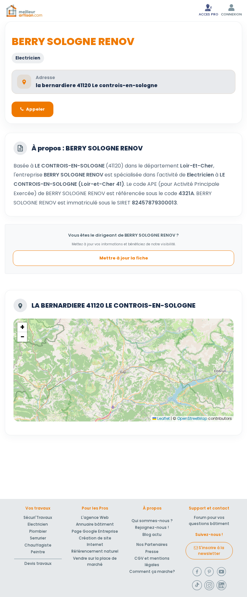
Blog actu (151, 534)
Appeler (35, 109)
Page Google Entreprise (95, 531)
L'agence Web (95, 517)
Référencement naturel (94, 551)
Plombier (38, 531)
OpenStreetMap (192, 418)
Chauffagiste (37, 545)
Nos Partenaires (152, 544)
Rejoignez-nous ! (152, 527)
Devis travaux (37, 563)
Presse (152, 551)
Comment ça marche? (152, 571)
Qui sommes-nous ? (152, 520)
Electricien (38, 524)
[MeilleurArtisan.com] (24, 11)
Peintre (38, 552)
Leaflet (163, 418)
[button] (22, 327)
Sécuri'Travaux (37, 517)
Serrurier (38, 538)
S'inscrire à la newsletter (211, 550)
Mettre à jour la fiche (123, 258)
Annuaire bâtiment (95, 524)
